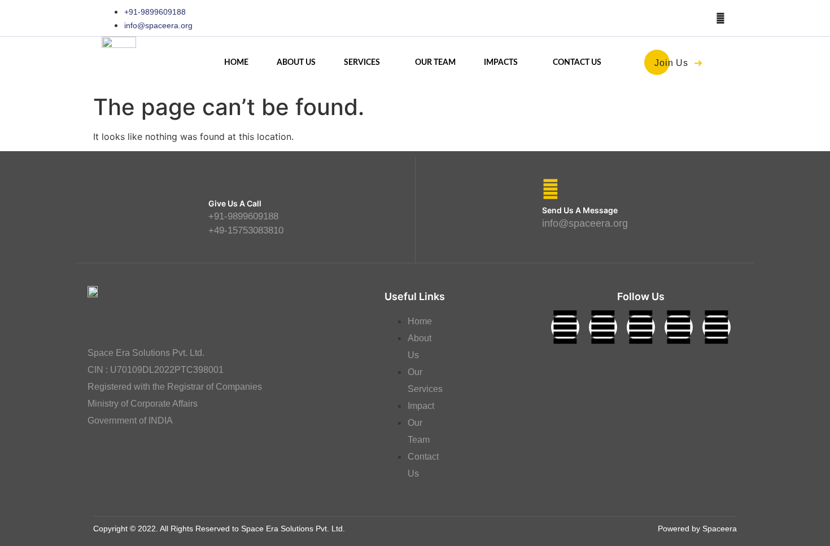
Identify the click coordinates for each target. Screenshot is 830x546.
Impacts (501, 63)
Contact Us (577, 63)
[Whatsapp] (716, 327)
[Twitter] (565, 327)
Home (236, 63)
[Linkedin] (603, 327)
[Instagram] (641, 327)
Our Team (435, 63)
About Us (296, 63)
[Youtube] (720, 18)
